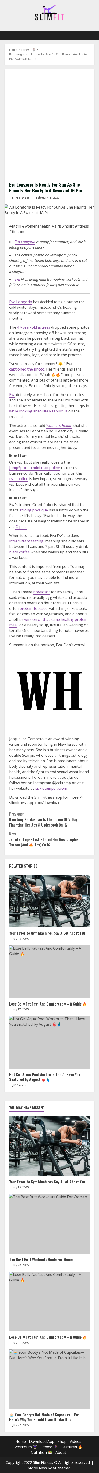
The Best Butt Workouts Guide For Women (49, 1224)
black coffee (19, 552)
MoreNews (37, 1467)
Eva (17, 279)
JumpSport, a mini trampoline (34, 467)
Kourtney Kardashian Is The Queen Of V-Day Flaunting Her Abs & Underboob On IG (43, 819)
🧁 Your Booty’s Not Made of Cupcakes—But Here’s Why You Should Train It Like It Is (49, 1379)
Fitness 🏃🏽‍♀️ (49, 1446)
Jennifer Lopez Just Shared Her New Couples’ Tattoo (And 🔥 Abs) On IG (44, 839)
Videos (75, 1441)
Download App (41, 1441)
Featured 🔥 (71, 1446)
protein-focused (33, 608)
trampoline (18, 478)
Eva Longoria (25, 241)
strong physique (34, 510)
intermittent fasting (26, 541)
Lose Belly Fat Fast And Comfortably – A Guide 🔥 (49, 971)
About (60, 1452)
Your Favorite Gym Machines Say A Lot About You (49, 901)
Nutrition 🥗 (41, 1452)
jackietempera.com (51, 788)
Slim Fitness (21, 198)
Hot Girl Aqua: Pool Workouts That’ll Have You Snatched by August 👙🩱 (49, 1042)
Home (20, 1441)
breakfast (41, 591)
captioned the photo (26, 369)
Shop (62, 1441)
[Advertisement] (49, 125)
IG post (21, 526)
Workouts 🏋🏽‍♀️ (26, 1446)
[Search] (88, 35)
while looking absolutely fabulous (38, 411)
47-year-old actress (33, 327)
